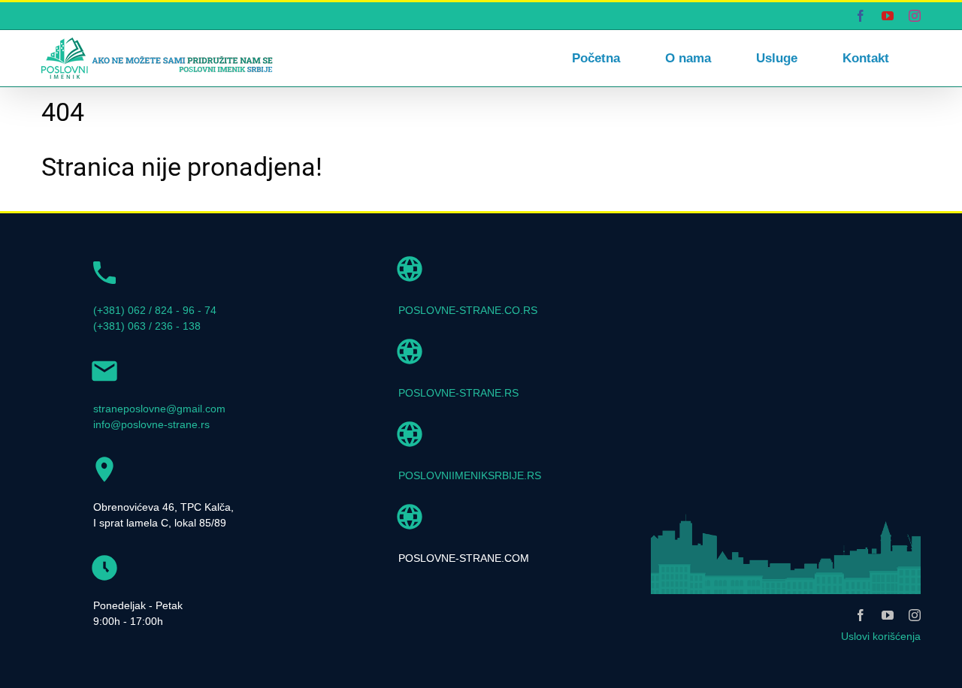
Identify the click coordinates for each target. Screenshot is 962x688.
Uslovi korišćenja (881, 636)
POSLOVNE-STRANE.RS (458, 393)
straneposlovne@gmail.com (159, 409)
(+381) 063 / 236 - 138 (147, 326)
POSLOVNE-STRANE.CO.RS (467, 310)
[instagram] (915, 615)
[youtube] (888, 615)
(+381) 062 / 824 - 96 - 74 (154, 310)
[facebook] (861, 615)
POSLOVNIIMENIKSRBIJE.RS (469, 475)
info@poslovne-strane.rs (151, 424)
